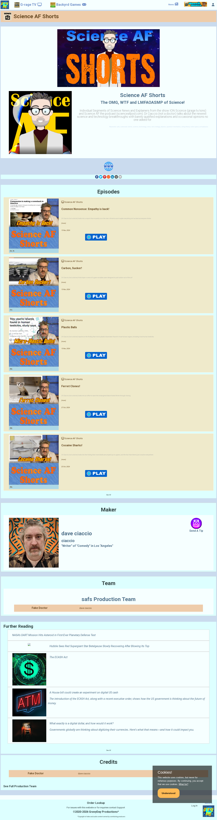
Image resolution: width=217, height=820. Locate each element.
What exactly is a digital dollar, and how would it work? (81, 723)
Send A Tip (196, 530)
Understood (168, 793)
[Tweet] (100, 176)
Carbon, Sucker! (71, 268)
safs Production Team (109, 599)
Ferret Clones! (70, 386)
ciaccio (68, 540)
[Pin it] (104, 176)
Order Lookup (96, 803)
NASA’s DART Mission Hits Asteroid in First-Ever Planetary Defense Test (54, 635)
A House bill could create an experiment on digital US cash (84, 692)
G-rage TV (28, 5)
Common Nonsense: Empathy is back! (85, 209)
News (171, 4)
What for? (183, 784)
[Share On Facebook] (96, 176)
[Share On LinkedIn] (112, 176)
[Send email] (120, 176)
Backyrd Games (68, 5)
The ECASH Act (58, 657)
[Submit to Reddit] (108, 176)
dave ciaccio (85, 608)
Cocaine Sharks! (71, 445)
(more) (63, 223)
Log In (194, 805)
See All (108, 495)
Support (121, 807)
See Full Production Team (19, 786)
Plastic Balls (69, 327)
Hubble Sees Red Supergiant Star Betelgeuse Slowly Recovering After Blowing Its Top (99, 646)
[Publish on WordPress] (116, 176)
